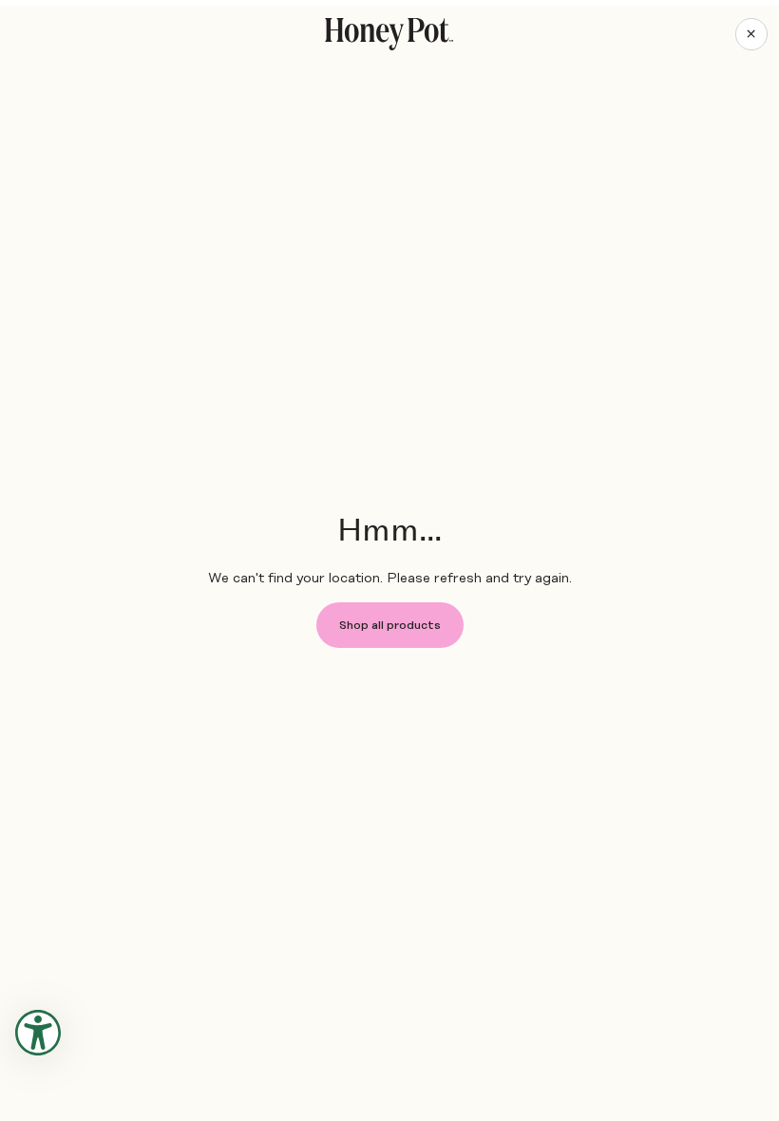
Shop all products (390, 625)
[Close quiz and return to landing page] (751, 34)
